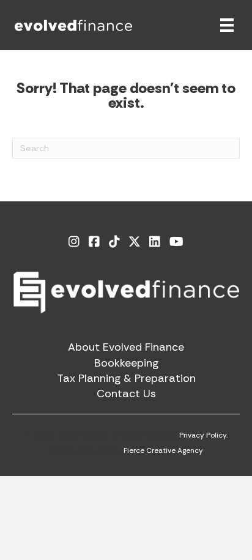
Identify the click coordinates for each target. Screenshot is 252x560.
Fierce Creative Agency (163, 450)
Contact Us (126, 393)
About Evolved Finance (126, 347)
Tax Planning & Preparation (126, 378)
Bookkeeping (126, 363)
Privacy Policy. (203, 435)
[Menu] (227, 25)
